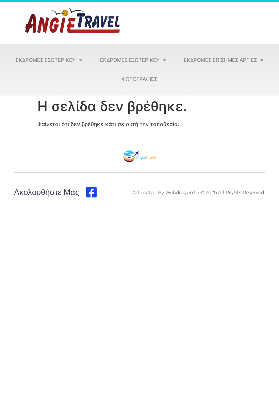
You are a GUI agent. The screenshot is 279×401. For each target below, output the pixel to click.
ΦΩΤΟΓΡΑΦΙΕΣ (139, 79)
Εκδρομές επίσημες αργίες (220, 60)
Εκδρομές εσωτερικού (46, 60)
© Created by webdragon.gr (166, 192)
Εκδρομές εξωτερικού (130, 60)
